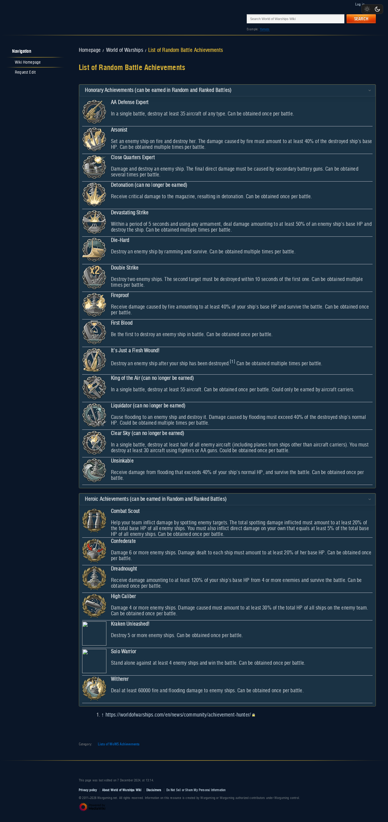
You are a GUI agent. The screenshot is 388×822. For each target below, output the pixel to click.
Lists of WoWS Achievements (119, 744)
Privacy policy (88, 790)
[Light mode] (367, 9)
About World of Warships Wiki (122, 790)
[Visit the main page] (34, 18)
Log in (360, 4)
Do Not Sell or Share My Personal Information (196, 790)
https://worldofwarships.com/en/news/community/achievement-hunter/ (178, 715)
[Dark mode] (377, 9)
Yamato (264, 29)
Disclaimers (154, 790)
